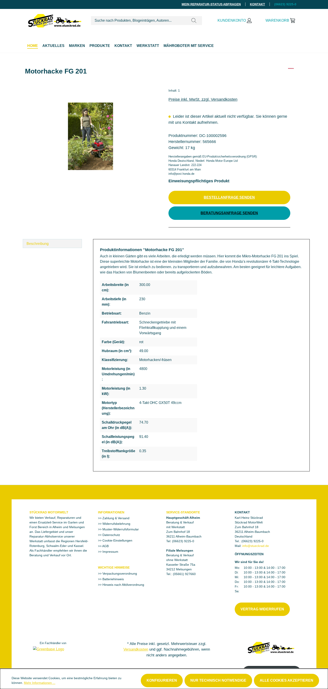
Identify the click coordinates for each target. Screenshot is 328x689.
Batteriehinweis (113, 579)
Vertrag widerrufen (262, 609)
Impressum (110, 551)
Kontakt (257, 4)
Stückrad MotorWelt (48, 512)
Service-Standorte (183, 512)
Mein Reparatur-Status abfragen (211, 4)
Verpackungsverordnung (119, 573)
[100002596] (90, 136)
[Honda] (291, 73)
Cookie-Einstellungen (117, 540)
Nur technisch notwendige (218, 680)
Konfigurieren (162, 680)
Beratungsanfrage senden (229, 213)
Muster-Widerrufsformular (120, 529)
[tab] (52, 243)
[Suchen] (194, 20)
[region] (90, 136)
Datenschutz (111, 535)
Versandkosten (135, 649)
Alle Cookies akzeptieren (286, 680)
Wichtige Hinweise (114, 567)
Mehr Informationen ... (39, 683)
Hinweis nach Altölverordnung (123, 584)
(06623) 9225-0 (252, 541)
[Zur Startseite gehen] (54, 20)
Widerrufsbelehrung (116, 523)
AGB (105, 546)
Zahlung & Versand (115, 518)
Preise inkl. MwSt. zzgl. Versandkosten (202, 99)
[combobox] (138, 20)
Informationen (111, 512)
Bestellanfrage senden (229, 197)
